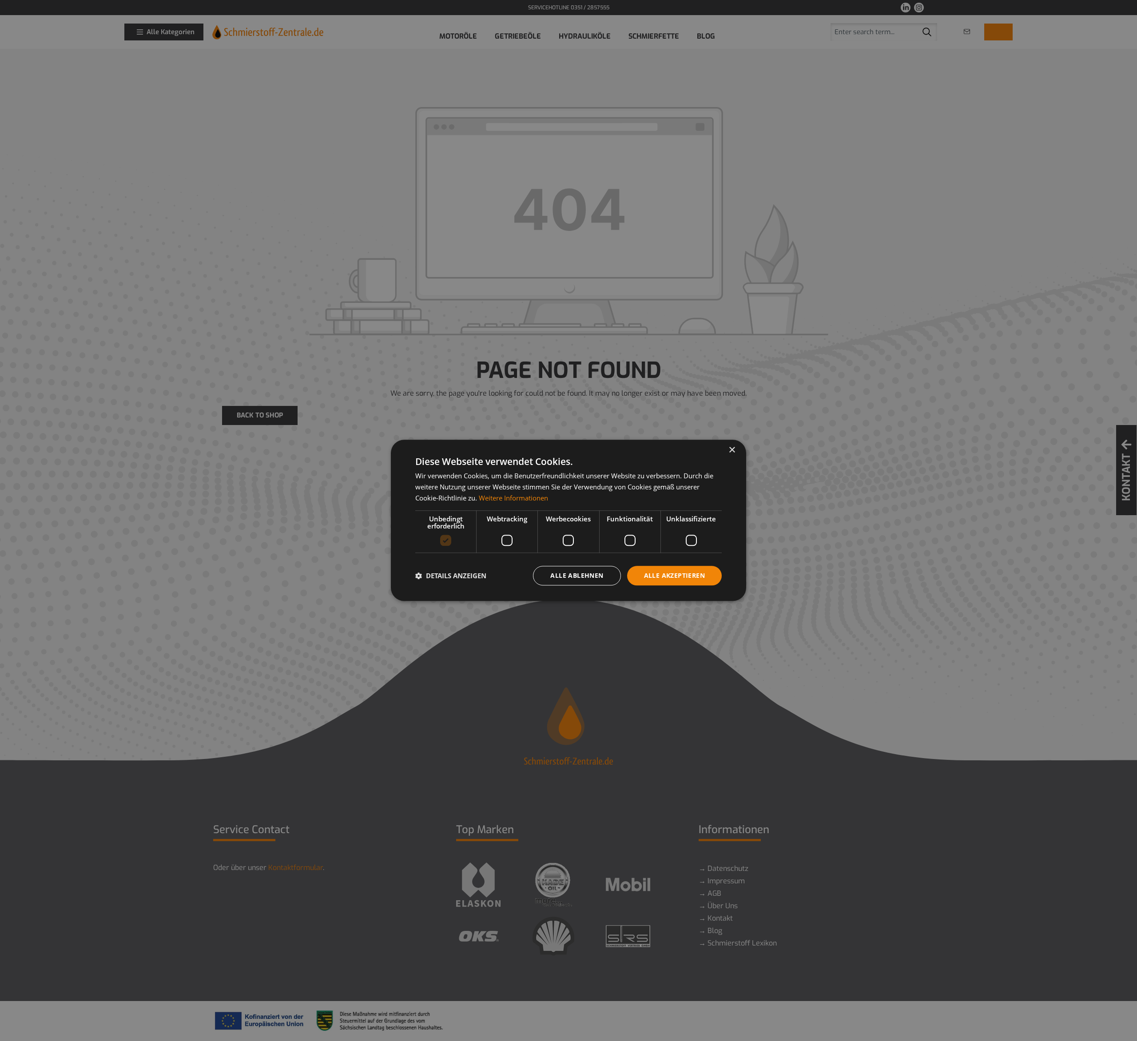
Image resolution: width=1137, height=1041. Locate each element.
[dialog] (568, 520)
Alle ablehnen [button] (576, 575)
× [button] (731, 450)
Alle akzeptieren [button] (674, 575)
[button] (450, 575)
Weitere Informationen (513, 497)
